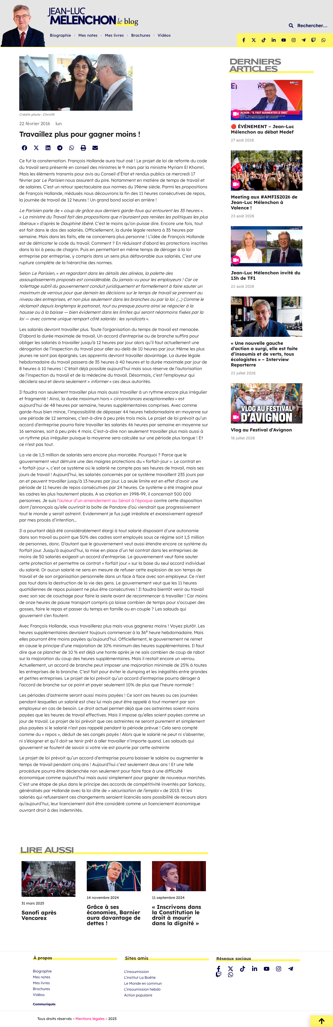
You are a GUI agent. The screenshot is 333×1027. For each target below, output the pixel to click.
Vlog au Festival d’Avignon (261, 430)
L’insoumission (136, 971)
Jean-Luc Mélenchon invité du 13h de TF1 (265, 275)
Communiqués (44, 1004)
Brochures (140, 35)
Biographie (60, 35)
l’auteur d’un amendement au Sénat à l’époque (105, 500)
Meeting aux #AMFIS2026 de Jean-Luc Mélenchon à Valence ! (264, 202)
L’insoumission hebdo (142, 989)
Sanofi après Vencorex (39, 915)
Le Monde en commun (143, 983)
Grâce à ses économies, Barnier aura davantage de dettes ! (113, 914)
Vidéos (164, 35)
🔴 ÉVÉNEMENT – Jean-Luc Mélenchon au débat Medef (262, 129)
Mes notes (87, 35)
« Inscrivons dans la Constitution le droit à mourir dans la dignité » (176, 914)
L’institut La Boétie (140, 977)
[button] (24, 148)
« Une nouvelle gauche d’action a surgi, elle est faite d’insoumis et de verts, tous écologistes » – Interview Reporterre (264, 354)
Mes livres (114, 35)
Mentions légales (90, 1018)
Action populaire (138, 995)
